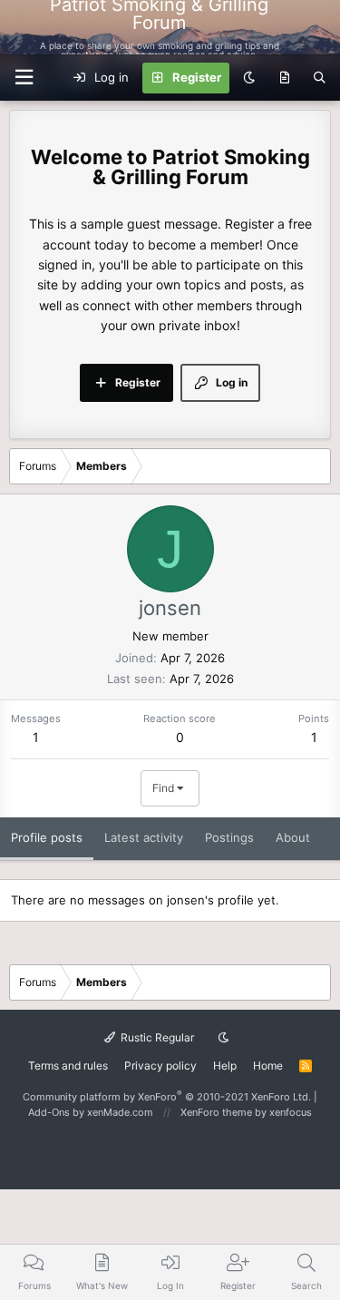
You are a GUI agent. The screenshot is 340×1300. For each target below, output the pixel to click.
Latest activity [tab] (143, 837)
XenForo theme (216, 1112)
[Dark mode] (249, 78)
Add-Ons (49, 1112)
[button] (24, 77)
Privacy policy (160, 1065)
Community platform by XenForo (167, 1096)
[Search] (319, 78)
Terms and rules (68, 1065)
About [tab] (293, 837)
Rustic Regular (156, 1037)
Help (225, 1065)
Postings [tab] (229, 837)
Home (268, 1065)
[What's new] (284, 78)
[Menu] (315, 27)
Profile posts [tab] (47, 837)
